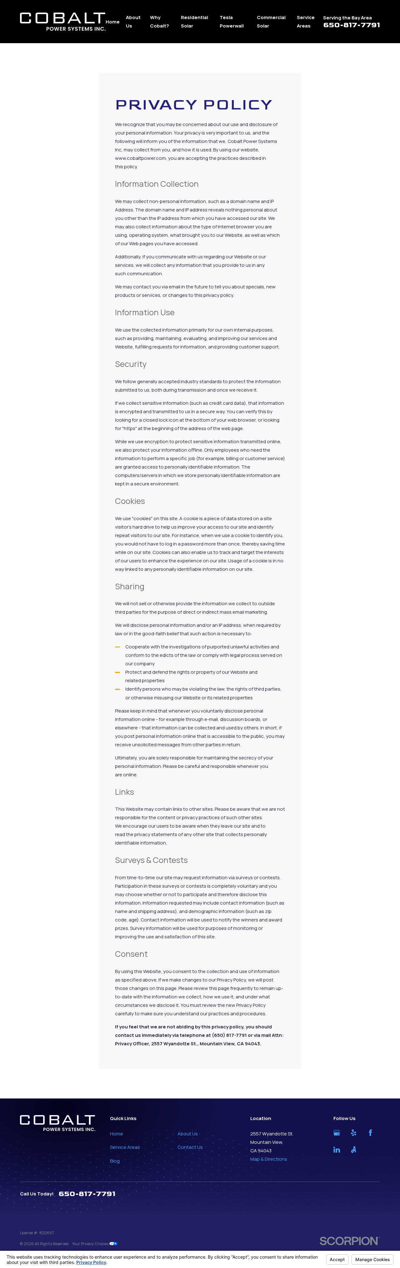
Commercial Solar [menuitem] (271, 21)
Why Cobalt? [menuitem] (159, 21)
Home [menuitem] (113, 21)
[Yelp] (353, 1132)
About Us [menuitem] (133, 21)
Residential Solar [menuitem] (194, 21)
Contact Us (190, 1147)
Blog (115, 1161)
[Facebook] (370, 1132)
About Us (188, 1133)
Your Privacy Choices (90, 1243)
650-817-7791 (351, 25)
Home (116, 1133)
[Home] (63, 22)
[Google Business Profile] (336, 1132)
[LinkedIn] (336, 1149)
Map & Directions (268, 1159)
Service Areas (125, 1147)
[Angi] (353, 1149)
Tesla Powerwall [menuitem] (232, 21)
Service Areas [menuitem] (306, 21)
